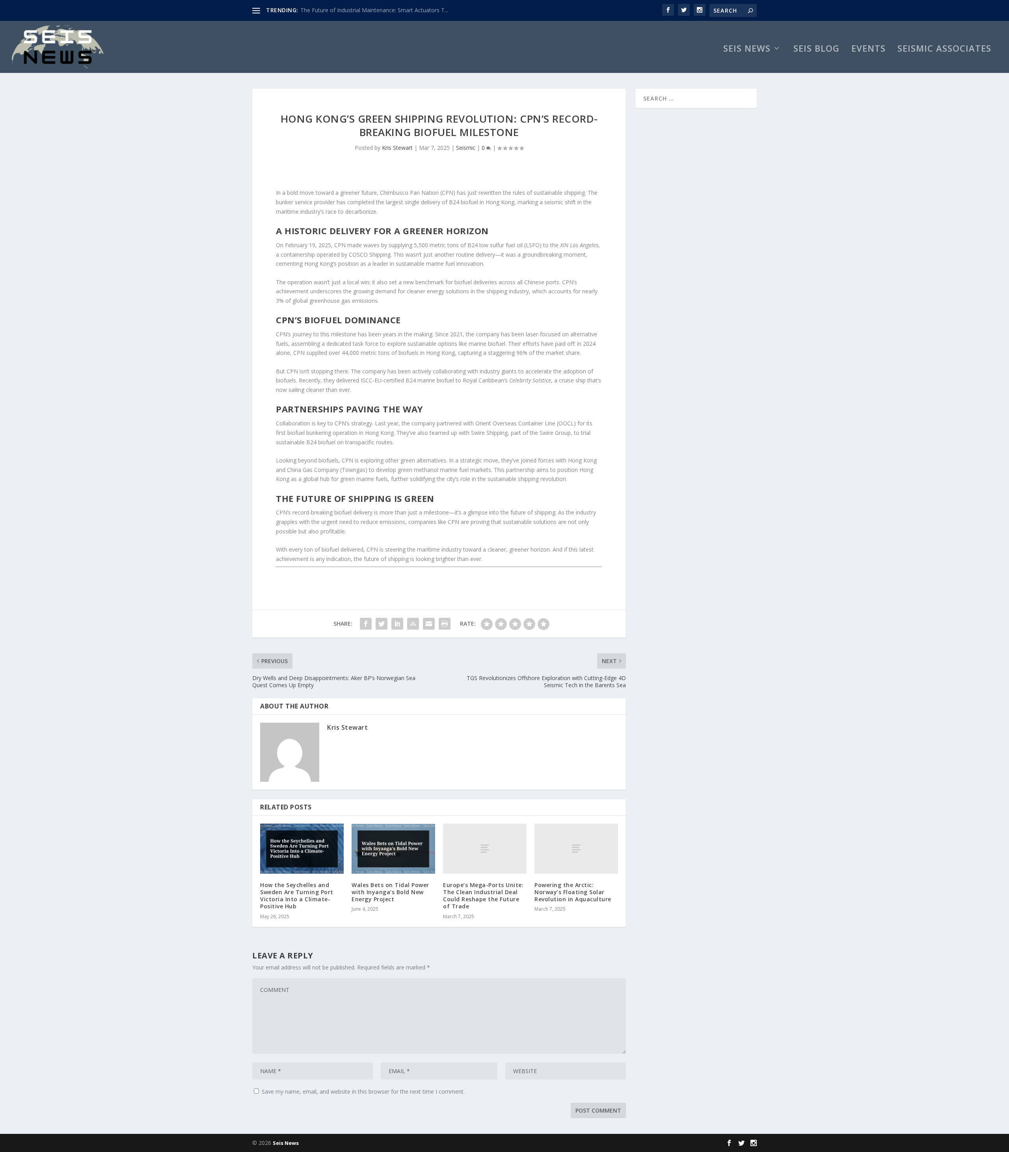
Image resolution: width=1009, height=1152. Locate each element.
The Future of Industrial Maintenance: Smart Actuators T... (374, 10)
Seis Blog (816, 49)
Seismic (465, 147)
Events (868, 49)
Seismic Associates (944, 49)
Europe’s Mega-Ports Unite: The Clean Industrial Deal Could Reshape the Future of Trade (483, 895)
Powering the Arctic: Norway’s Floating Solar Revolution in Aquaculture (572, 892)
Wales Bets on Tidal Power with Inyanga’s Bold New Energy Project (390, 892)
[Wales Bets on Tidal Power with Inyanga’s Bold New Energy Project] (393, 849)
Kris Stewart (397, 147)
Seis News (747, 49)
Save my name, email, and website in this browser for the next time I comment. (363, 1091)
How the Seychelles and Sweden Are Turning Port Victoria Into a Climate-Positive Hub (296, 895)
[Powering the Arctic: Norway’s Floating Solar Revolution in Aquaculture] (576, 849)
